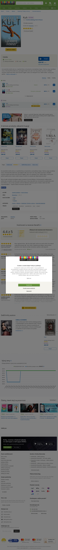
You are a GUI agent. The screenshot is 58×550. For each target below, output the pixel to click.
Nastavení (29, 291)
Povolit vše (29, 285)
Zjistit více (29, 278)
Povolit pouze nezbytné (29, 288)
